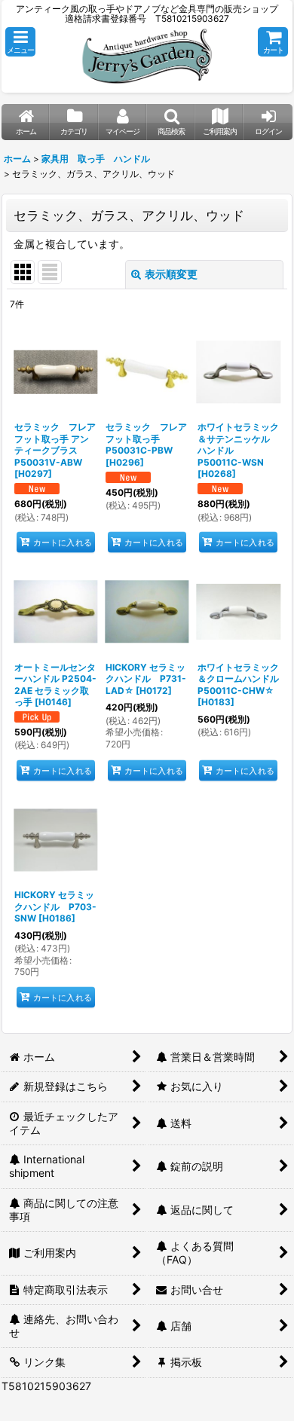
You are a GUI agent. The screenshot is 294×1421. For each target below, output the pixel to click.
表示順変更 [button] (171, 273)
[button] (20, 42)
